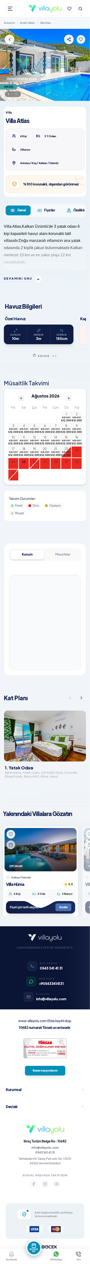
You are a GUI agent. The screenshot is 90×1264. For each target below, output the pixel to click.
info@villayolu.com (45, 1147)
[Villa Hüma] (41, 849)
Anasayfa (9, 22)
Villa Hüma (15, 884)
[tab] (18, 210)
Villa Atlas (45, 22)
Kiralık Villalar (27, 22)
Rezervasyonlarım (45, 1070)
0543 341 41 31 (45, 1152)
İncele (63, 907)
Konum (27, 554)
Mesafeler (63, 554)
